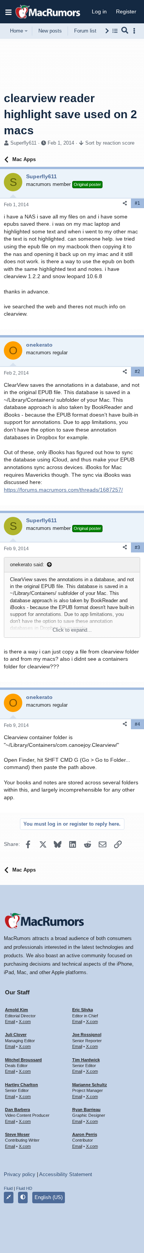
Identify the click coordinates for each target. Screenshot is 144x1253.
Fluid (8, 1188)
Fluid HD (24, 1188)
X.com (25, 1021)
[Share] (125, 203)
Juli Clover (15, 1034)
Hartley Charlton (21, 1084)
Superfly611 (23, 143)
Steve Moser (17, 1134)
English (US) (49, 1197)
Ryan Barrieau (86, 1109)
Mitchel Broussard (23, 1059)
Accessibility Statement (65, 1174)
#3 (137, 547)
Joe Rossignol (86, 1034)
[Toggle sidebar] (135, 31)
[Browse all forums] (115, 30)
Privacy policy (19, 1174)
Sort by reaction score (109, 143)
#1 (137, 203)
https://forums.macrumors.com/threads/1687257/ (63, 490)
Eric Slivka (82, 1009)
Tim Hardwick (86, 1059)
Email (10, 1021)
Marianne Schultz (89, 1084)
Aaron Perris (84, 1134)
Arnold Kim (16, 1009)
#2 (137, 371)
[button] (8, 12)
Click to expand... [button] (72, 630)
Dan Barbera (17, 1109)
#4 (137, 724)
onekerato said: (27, 564)
